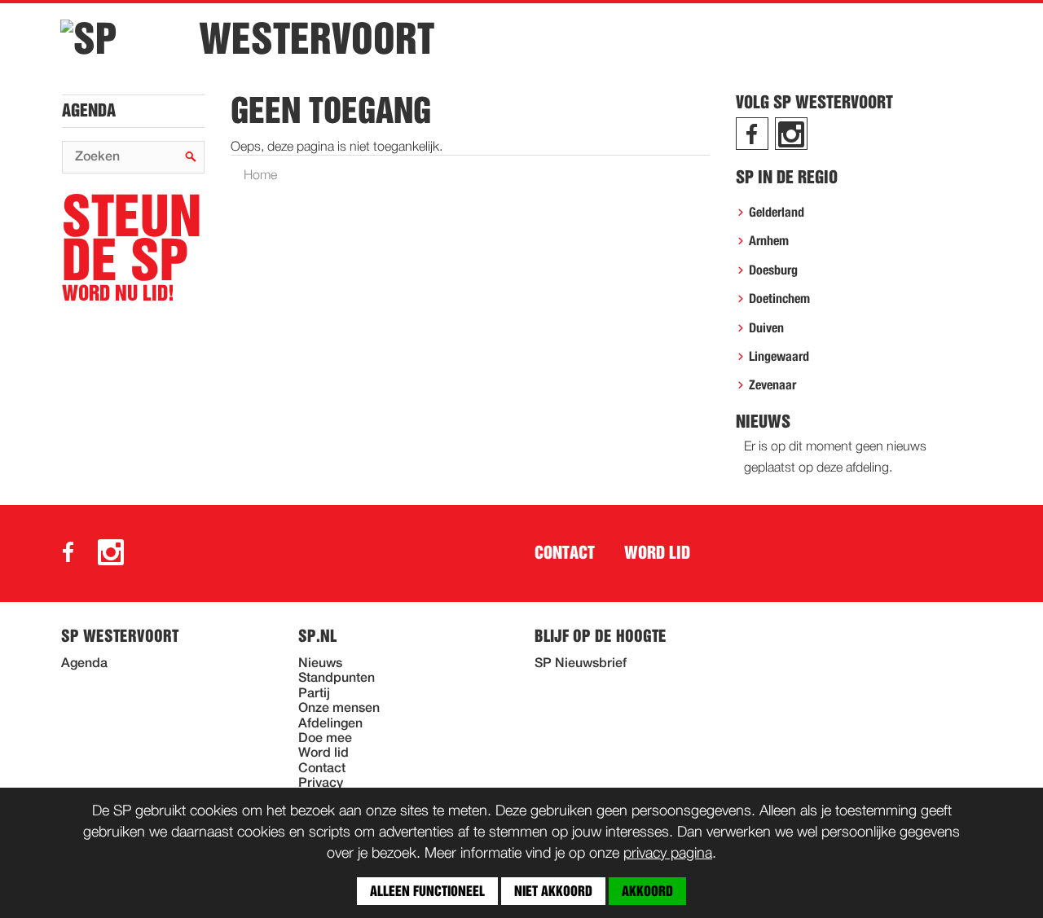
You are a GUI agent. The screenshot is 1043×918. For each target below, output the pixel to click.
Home (260, 175)
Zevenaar (772, 385)
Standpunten (336, 678)
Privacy (320, 783)
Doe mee (325, 738)
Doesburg (773, 270)
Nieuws (320, 663)
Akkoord (647, 891)
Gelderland (776, 212)
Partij (314, 694)
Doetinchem (779, 298)
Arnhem (769, 241)
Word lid (657, 553)
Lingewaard (779, 356)
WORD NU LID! (131, 249)
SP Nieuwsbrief (581, 663)
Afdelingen (330, 724)
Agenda (89, 111)
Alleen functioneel (427, 891)
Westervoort (316, 39)
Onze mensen (339, 708)
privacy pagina (667, 853)
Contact (565, 553)
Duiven (766, 328)
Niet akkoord (553, 891)
